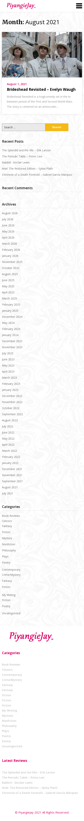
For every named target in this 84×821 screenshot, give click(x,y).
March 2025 (9, 298)
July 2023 (7, 353)
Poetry (6, 562)
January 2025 (10, 310)
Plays (5, 556)
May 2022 (8, 438)
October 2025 (10, 268)
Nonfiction (8, 544)
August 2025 (10, 274)
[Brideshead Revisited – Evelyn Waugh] (42, 54)
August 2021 (10, 487)
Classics (7, 521)
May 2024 (8, 323)
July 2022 (7, 426)
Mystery (7, 538)
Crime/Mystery (11, 575)
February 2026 (11, 250)
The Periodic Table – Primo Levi (22, 156)
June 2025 (8, 280)
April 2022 (8, 444)
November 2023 (12, 347)
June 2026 (8, 225)
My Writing (8, 595)
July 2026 (7, 219)
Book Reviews (11, 516)
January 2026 (10, 256)
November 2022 (12, 402)
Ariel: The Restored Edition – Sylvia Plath (27, 168)
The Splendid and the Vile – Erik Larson (26, 150)
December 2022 (12, 396)
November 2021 (12, 475)
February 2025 (11, 304)
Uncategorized (11, 613)
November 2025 (12, 262)
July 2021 (7, 493)
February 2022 (11, 457)
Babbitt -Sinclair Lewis (16, 162)
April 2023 (8, 371)
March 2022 (9, 451)
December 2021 (12, 469)
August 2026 (10, 213)
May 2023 (8, 365)
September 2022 (12, 414)
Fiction (6, 532)
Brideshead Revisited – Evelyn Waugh (41, 89)
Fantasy (7, 526)
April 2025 (8, 292)
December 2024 (12, 317)
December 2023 (12, 341)
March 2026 (9, 243)
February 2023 (11, 384)
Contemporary (11, 569)
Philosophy (9, 550)
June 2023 (8, 359)
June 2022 (8, 432)
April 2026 (8, 237)
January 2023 (10, 390)
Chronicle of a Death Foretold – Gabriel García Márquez (37, 174)
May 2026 (8, 231)
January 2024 (10, 335)
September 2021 (12, 481)
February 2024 (11, 329)
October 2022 (10, 408)
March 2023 (9, 377)
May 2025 (8, 286)
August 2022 (10, 420)
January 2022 (10, 463)
